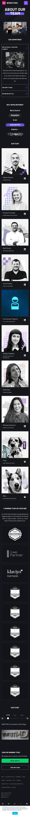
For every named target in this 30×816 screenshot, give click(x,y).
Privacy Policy (18, 810)
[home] (10, 3)
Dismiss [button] (15, 813)
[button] (26, 3)
